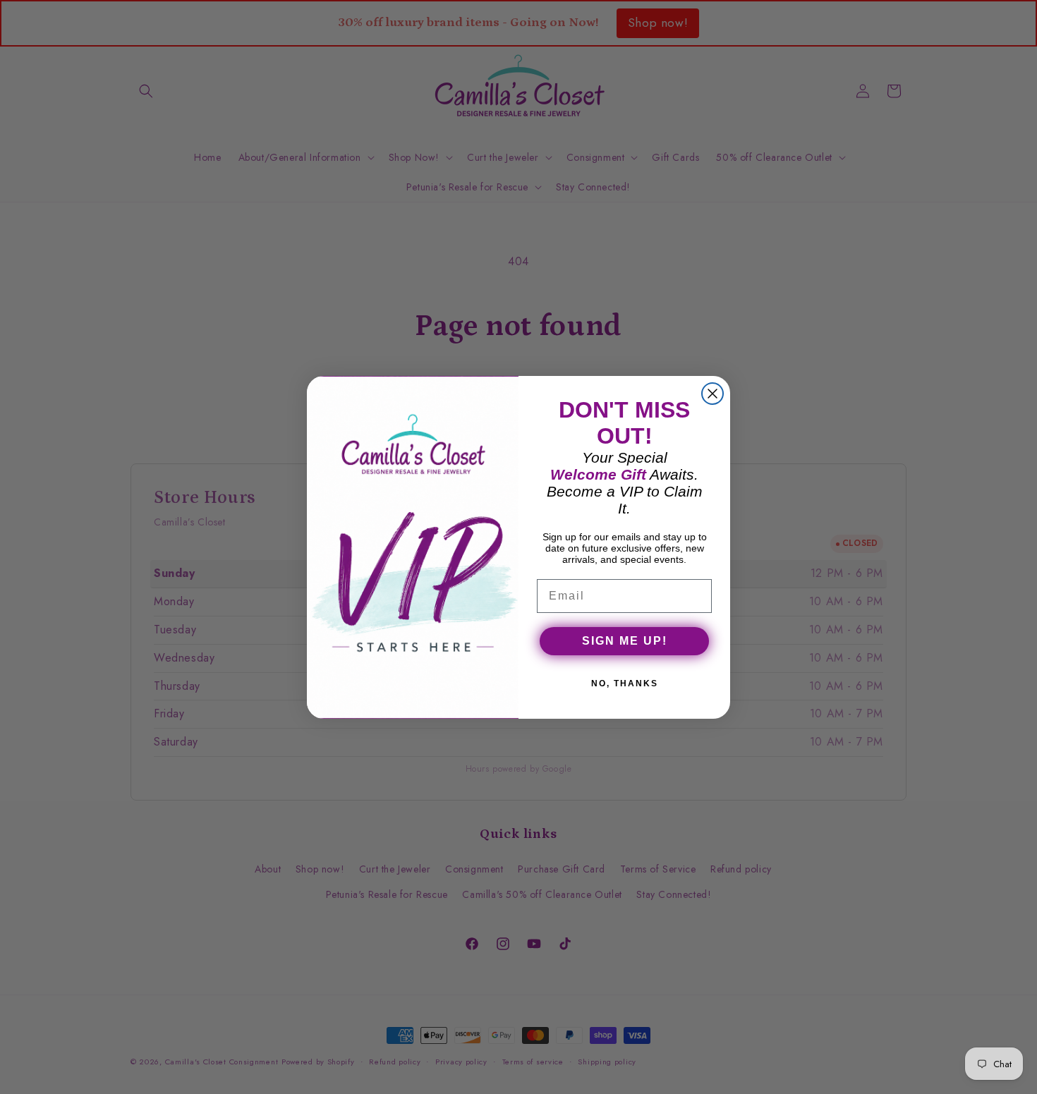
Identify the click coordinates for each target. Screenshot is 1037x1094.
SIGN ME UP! (624, 641)
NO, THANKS (624, 683)
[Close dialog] (712, 393)
